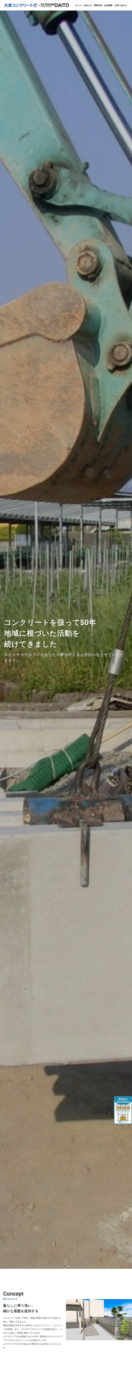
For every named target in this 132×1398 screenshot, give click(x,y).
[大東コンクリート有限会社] (36, 5)
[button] (63, 1266)
